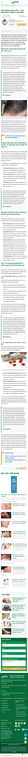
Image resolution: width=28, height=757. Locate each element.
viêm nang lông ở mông (19, 135)
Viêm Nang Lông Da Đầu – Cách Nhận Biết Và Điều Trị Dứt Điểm (18, 556)
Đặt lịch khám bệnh (6, 709)
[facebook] (16, 723)
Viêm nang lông (12, 5)
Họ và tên (4, 643)
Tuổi (3, 648)
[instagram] (25, 723)
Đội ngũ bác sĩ (5, 705)
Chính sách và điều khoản (21, 714)
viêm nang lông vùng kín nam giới (14, 460)
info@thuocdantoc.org (21, 698)
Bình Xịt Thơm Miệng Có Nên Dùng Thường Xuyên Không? (18, 615)
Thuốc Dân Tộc (8, 16)
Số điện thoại (5, 653)
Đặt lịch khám (22, 24)
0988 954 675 (6, 738)
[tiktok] (16, 726)
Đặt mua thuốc (5, 707)
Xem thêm (11, 24)
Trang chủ (3, 5)
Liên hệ (3, 711)
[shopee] (19, 726)
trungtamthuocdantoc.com (8, 698)
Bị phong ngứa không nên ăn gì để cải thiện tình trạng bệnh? (18, 599)
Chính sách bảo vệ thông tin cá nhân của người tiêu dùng (21, 708)
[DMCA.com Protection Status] (17, 729)
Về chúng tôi (4, 703)
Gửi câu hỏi (14, 668)
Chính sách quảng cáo (20, 712)
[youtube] (22, 723)
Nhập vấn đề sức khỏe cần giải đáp (10, 659)
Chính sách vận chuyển (21, 716)
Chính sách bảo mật (20, 704)
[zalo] (19, 723)
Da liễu (7, 5)
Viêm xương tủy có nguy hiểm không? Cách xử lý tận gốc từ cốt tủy (18, 630)
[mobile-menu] (2, 2)
